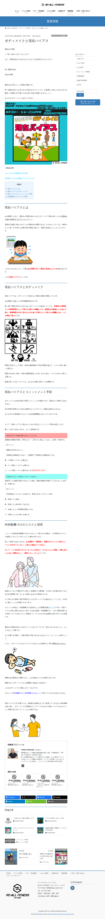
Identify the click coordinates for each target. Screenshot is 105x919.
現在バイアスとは (13, 189)
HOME (8, 873)
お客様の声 (54, 873)
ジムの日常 (79, 67)
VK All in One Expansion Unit (66, 914)
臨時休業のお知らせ (27, 785)
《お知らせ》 (17, 781)
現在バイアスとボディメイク (17, 191)
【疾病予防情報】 (82, 80)
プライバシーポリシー (13, 875)
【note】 (79, 85)
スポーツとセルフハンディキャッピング (46, 856)
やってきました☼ (25, 854)
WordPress (41, 914)
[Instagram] (23, 765)
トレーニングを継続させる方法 (16, 173)
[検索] (80, 95)
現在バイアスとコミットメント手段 (19, 194)
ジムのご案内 (44, 873)
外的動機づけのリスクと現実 (17, 196)
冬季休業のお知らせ (56, 785)
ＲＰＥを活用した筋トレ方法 (54, 818)
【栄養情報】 (80, 76)
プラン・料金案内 (31, 873)
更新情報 (64, 873)
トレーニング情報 (23, 842)
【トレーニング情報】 (59, 35)
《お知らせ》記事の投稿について (43, 785)
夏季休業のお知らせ (13, 785)
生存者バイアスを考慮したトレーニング (19, 178)
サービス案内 (18, 873)
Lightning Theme (51, 914)
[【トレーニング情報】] (61, 856)
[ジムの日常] (11, 856)
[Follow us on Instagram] (72, 888)
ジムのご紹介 (80, 63)
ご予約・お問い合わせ (77, 873)
